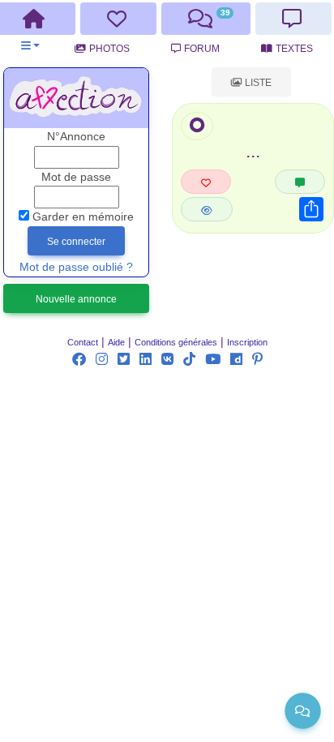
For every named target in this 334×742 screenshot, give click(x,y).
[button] (30, 46)
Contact (82, 342)
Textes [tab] (294, 48)
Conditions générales (176, 342)
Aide (116, 342)
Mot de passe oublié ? (76, 267)
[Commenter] (300, 181)
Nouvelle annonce (76, 299)
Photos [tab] (109, 48)
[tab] (118, 18)
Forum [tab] (202, 48)
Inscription (247, 342)
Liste (257, 82)
